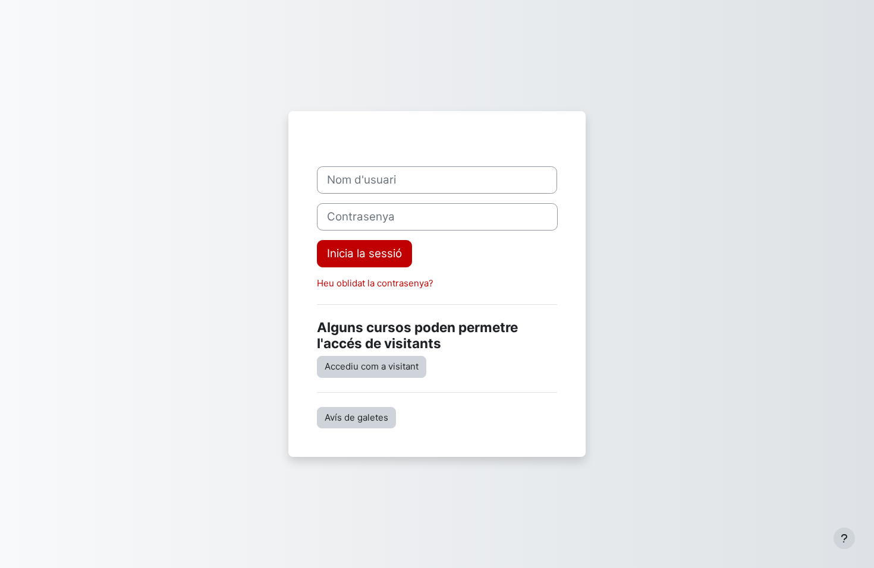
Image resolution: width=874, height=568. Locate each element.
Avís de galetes (356, 417)
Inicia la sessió (364, 253)
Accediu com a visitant (372, 366)
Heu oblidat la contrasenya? (375, 283)
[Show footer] (844, 538)
